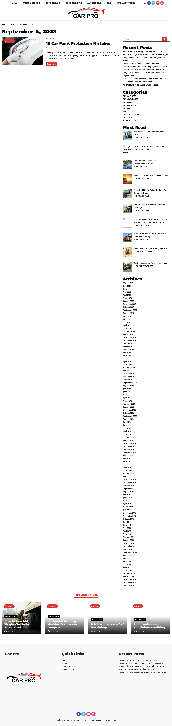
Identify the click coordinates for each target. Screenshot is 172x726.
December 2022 (129, 410)
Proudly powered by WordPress (69, 720)
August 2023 (128, 385)
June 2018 (127, 561)
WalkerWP (112, 720)
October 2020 (128, 485)
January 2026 (128, 301)
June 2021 (127, 461)
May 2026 (127, 292)
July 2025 (127, 316)
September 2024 (130, 346)
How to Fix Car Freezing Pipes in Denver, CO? (142, 51)
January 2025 (128, 334)
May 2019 (127, 528)
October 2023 (128, 379)
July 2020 (127, 494)
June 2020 (127, 497)
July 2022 (127, 422)
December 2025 (129, 304)
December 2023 (129, 373)
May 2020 (127, 500)
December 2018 (129, 543)
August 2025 (128, 313)
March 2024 (128, 364)
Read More (51, 64)
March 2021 (127, 470)
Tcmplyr (50, 48)
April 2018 (127, 567)
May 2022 (127, 428)
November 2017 (129, 582)
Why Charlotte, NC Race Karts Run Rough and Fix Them (143, 666)
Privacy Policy (68, 669)
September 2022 (130, 416)
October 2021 (128, 449)
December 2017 (129, 579)
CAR (109, 3)
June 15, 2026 (53, 631)
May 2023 (127, 394)
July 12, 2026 (10, 631)
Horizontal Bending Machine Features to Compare (144, 78)
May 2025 (127, 322)
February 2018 (129, 573)
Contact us (66, 666)
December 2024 (129, 337)
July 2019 (127, 522)
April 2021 (127, 467)
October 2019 (128, 519)
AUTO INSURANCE (130, 99)
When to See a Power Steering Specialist (141, 63)
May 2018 (127, 564)
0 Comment (76, 48)
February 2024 (129, 367)
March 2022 (127, 434)
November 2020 (129, 482)
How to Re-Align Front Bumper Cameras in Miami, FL (145, 54)
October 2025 (128, 307)
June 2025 (127, 319)
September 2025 (130, 310)
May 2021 (127, 464)
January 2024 (128, 370)
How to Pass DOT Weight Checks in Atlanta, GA (143, 69)
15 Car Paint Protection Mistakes (78, 43)
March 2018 (127, 570)
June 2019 (127, 525)
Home (14, 3)
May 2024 (127, 358)
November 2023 (129, 376)
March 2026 (128, 298)
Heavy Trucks (129, 117)
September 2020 (130, 488)
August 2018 (128, 555)
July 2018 (127, 558)
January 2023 (128, 407)
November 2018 (129, 546)
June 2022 (127, 425)
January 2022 (128, 440)
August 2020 (128, 491)
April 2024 (127, 361)
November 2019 (129, 516)
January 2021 (128, 476)
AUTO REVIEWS (74, 3)
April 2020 (127, 503)
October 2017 (128, 585)
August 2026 (128, 282)
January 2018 (128, 576)
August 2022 (128, 419)
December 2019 (129, 512)
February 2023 (129, 404)
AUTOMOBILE (94, 3)
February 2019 (129, 537)
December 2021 (129, 443)
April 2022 (127, 431)
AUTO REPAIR (53, 3)
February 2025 (129, 331)
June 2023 (127, 391)
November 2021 (129, 446)
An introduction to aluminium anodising (140, 84)
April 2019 (127, 531)
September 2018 (130, 552)
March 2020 (128, 506)
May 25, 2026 (139, 631)
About (64, 663)
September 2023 (130, 382)
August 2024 (128, 349)
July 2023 (127, 388)
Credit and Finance (131, 114)
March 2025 (128, 328)
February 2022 (129, 437)
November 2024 (129, 340)
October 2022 (128, 413)
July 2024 (127, 352)
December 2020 (129, 479)
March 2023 (128, 401)
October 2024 (128, 343)
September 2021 (130, 452)
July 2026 (127, 285)
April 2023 (127, 397)
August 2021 (128, 455)
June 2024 (127, 355)
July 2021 (126, 458)
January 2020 (128, 509)
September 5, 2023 (62, 48)
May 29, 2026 (96, 631)
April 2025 (127, 325)
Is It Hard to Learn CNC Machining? (138, 81)
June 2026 (127, 289)
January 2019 (128, 540)
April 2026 (127, 295)
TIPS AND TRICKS (126, 3)
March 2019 (127, 534)
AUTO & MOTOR (31, 3)
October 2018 (128, 549)
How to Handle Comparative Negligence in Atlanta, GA (146, 66)
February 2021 (128, 473)
